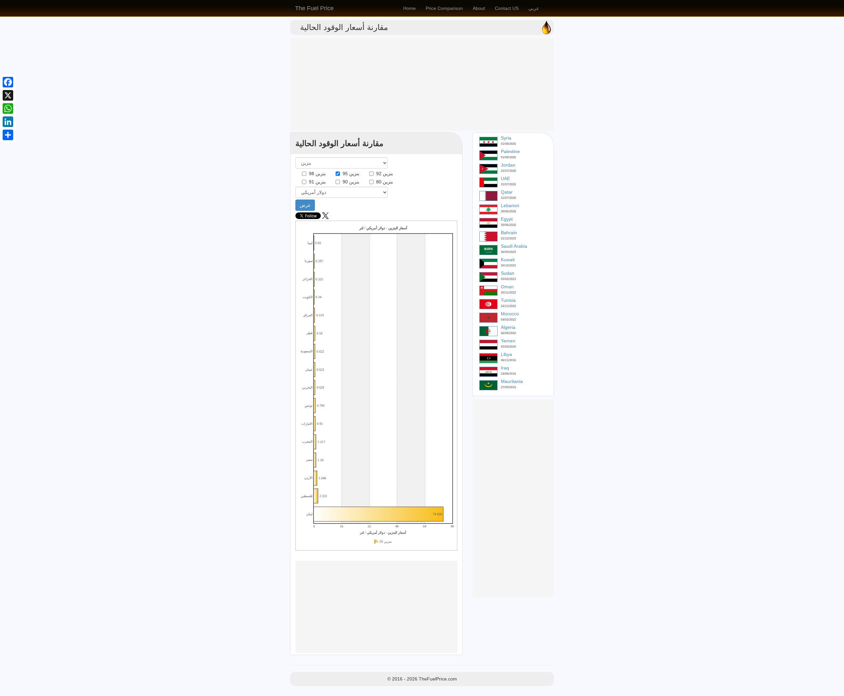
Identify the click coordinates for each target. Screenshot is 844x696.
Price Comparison (444, 8)
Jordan (508, 165)
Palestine (510, 151)
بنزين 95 (349, 173)
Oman (507, 286)
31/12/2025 (508, 238)
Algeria (508, 327)
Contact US (507, 8)
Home (409, 8)
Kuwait (508, 259)
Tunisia (508, 300)
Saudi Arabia (514, 246)
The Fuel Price (314, 8)
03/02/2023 (508, 279)
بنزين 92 (383, 173)
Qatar (507, 192)
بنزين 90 (349, 181)
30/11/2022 (508, 292)
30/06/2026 (508, 211)
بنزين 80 (383, 181)
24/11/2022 (508, 306)
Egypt (507, 219)
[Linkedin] (8, 121)
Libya (506, 354)
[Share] (8, 135)
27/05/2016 (508, 387)
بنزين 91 (316, 181)
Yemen (508, 340)
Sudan (507, 273)
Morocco (510, 313)
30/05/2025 (508, 252)
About (479, 8)
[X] (8, 95)
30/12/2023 (508, 265)
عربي (533, 8)
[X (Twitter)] (325, 217)
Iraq (505, 367)
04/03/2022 (508, 319)
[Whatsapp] (8, 108)
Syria (506, 138)
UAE (505, 178)
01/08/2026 (508, 143)
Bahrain (509, 232)
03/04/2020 (508, 346)
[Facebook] (8, 82)
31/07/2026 (508, 171)
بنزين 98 (316, 173)
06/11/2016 (508, 360)
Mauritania (512, 381)
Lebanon (510, 205)
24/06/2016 (508, 373)
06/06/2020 (508, 333)
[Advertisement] (422, 84)
